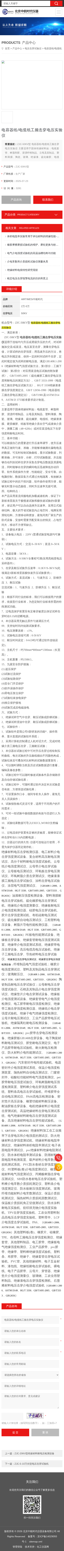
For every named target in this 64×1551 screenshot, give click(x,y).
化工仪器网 (43, 1546)
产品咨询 (16, 199)
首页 (7, 48)
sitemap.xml (35, 1541)
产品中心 (17, 48)
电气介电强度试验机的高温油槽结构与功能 (31, 253)
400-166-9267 (58, 1158)
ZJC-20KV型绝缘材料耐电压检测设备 (34, 1453)
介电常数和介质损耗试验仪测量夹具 (27, 261)
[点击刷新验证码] (35, 1416)
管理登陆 (17, 1546)
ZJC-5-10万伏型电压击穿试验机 (32, 1463)
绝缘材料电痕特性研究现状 (22, 269)
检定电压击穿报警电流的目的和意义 (27, 278)
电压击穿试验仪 (33, 48)
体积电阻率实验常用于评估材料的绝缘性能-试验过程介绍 (33, 236)
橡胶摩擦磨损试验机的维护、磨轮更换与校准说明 (33, 244)
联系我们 (47, 199)
